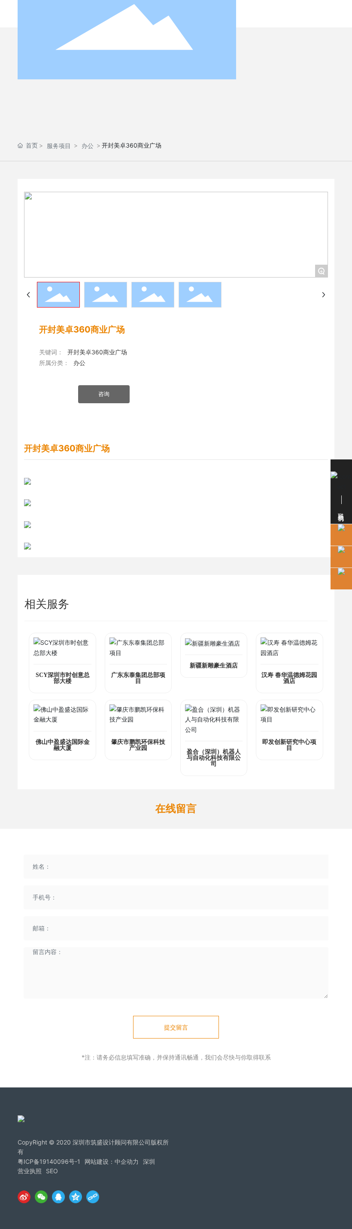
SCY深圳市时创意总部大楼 (63, 678)
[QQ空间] (75, 1196)
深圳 (149, 1161)
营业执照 (30, 1171)
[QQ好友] (58, 1196)
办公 (88, 145)
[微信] (41, 1196)
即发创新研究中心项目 (289, 745)
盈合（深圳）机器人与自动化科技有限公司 (214, 758)
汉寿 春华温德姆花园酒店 (289, 678)
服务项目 (59, 145)
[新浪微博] (24, 1196)
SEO (52, 1171)
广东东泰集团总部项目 (138, 678)
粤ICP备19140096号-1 (49, 1161)
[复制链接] (92, 1196)
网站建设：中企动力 (112, 1161)
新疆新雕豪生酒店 (214, 665)
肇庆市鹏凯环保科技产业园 (138, 745)
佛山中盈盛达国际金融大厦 (63, 745)
